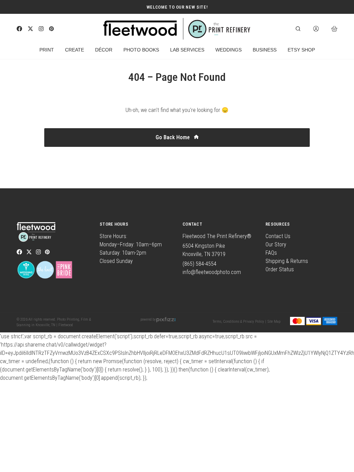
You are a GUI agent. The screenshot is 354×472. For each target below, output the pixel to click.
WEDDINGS (228, 50)
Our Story (276, 244)
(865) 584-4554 (199, 264)
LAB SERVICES (187, 50)
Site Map (274, 321)
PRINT (46, 50)
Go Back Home (173, 137)
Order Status (280, 269)
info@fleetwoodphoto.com (212, 272)
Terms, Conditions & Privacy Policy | (239, 321)
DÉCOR (103, 50)
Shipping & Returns (287, 261)
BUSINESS (265, 50)
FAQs (271, 252)
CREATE (74, 50)
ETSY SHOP (301, 50)
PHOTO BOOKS (141, 50)
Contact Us (278, 236)
